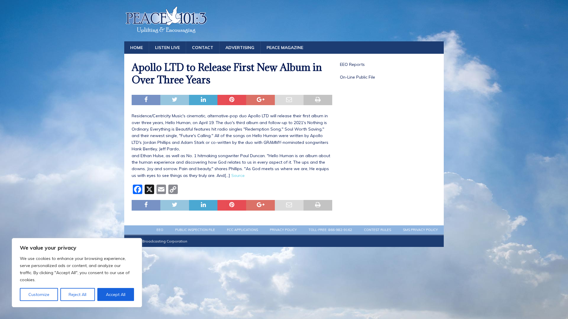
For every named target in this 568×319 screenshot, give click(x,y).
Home (136, 47)
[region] (77, 272)
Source (238, 175)
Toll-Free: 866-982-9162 (330, 230)
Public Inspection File (195, 230)
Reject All (77, 294)
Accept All (115, 294)
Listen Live (167, 47)
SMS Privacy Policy (420, 230)
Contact (202, 47)
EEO (159, 230)
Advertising (239, 47)
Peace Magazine (285, 47)
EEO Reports (352, 64)
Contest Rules (377, 230)
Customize (38, 294)
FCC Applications (242, 230)
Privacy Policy (283, 230)
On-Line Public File (357, 77)
